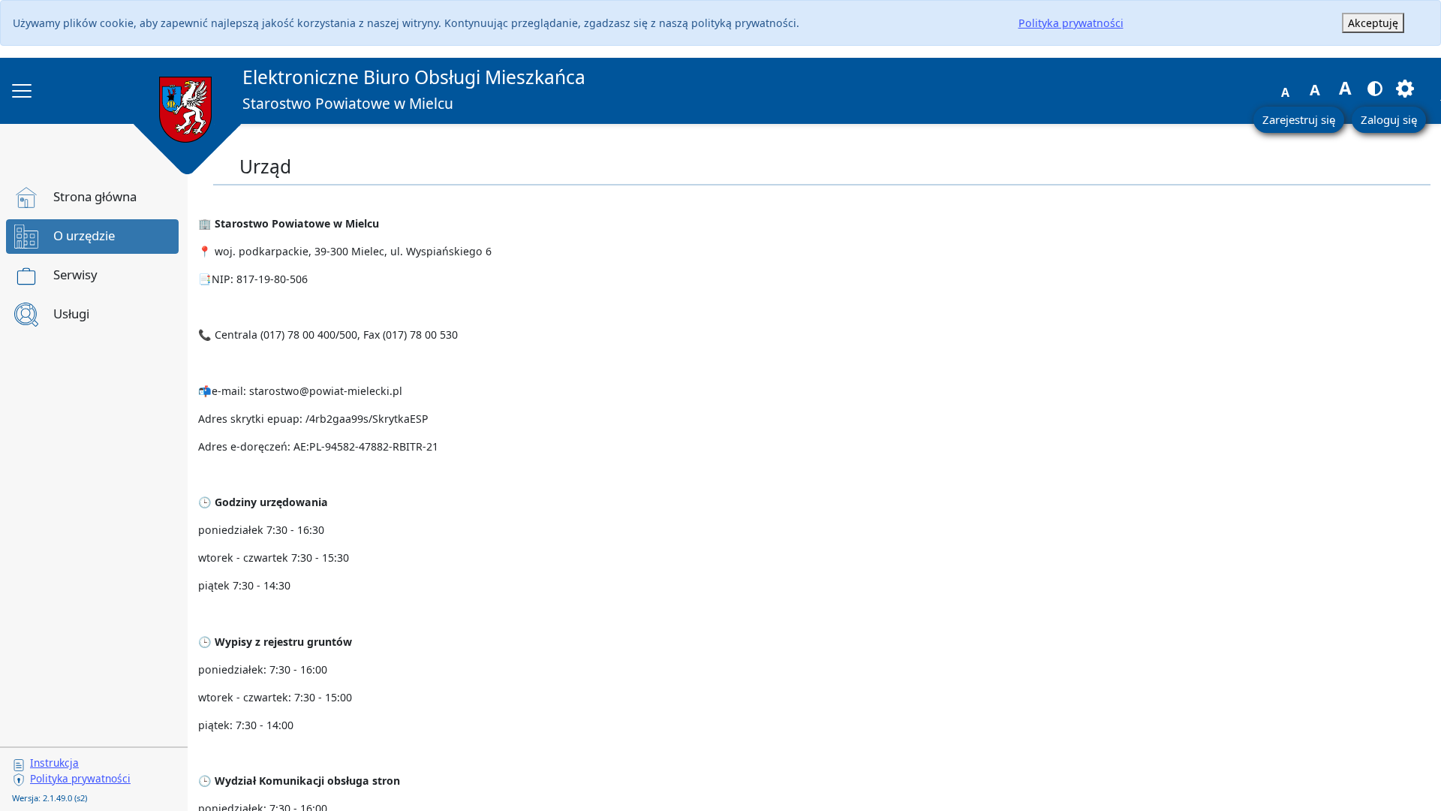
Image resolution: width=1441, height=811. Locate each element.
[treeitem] (92, 197)
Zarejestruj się (1298, 119)
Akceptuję (1373, 23)
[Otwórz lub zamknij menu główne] (22, 91)
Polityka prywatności (1071, 23)
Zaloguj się (1389, 119)
